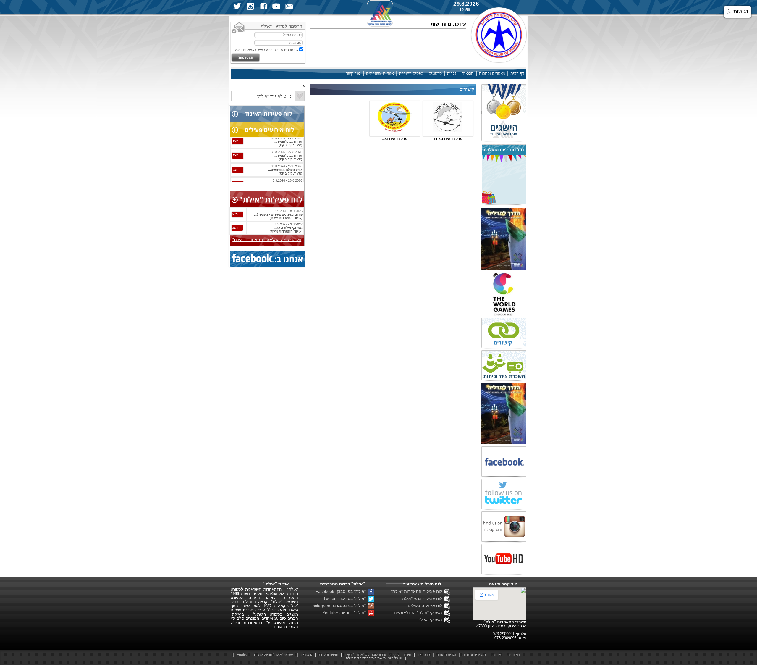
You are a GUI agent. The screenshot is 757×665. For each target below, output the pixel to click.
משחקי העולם (431, 619)
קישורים (306, 655)
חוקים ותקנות (328, 655)
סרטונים (435, 73)
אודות (496, 655)
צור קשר (353, 73)
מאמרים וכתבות (492, 73)
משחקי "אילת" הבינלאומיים (419, 612)
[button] (737, 12)
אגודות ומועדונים (380, 73)
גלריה (451, 73)
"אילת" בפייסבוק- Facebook (342, 591)
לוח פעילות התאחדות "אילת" (417, 591)
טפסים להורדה (411, 73)
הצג (235, 145)
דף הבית (517, 73)
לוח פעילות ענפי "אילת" (422, 598)
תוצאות (468, 73)
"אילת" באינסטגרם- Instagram (339, 605)
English (243, 655)
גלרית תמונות (446, 655)
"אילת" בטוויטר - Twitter (345, 598)
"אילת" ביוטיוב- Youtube (345, 612)
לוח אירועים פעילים (426, 605)
